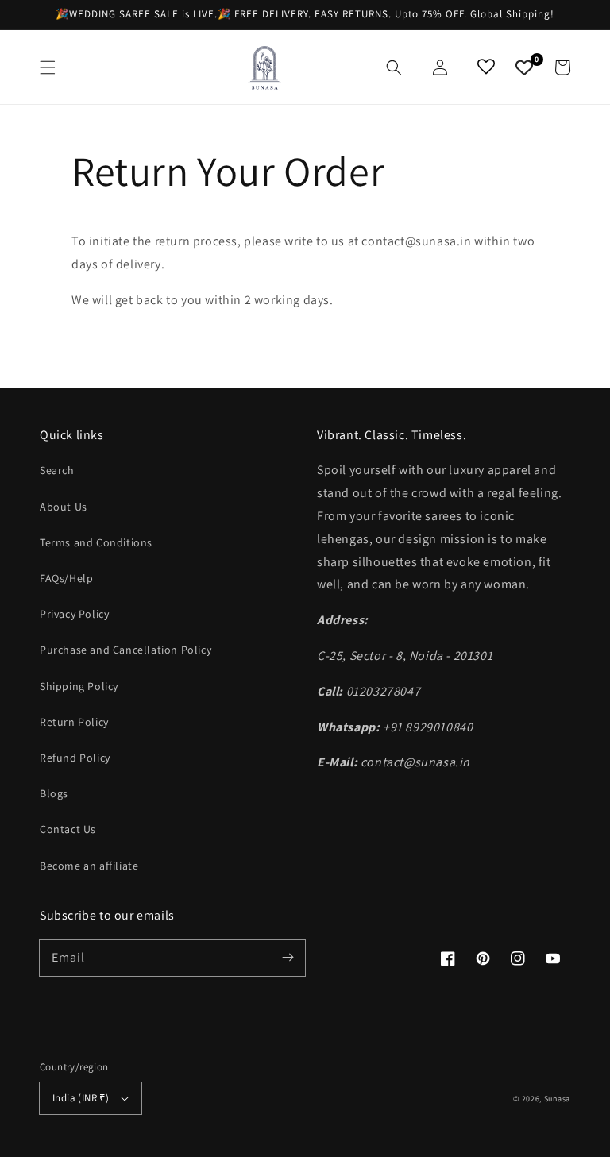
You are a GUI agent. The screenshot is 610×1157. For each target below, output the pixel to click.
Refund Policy (75, 757)
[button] (47, 67)
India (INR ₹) (80, 1098)
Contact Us (68, 829)
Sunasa (557, 1098)
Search (57, 470)
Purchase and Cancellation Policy (125, 649)
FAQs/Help (66, 578)
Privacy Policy (74, 614)
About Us (63, 506)
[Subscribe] (287, 957)
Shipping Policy (79, 686)
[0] (524, 67)
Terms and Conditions (96, 542)
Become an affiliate (89, 865)
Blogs (54, 793)
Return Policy (74, 722)
